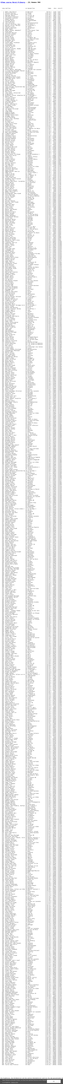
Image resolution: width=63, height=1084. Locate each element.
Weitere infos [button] (14, 1082)
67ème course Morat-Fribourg (13, 2)
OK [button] (54, 1081)
